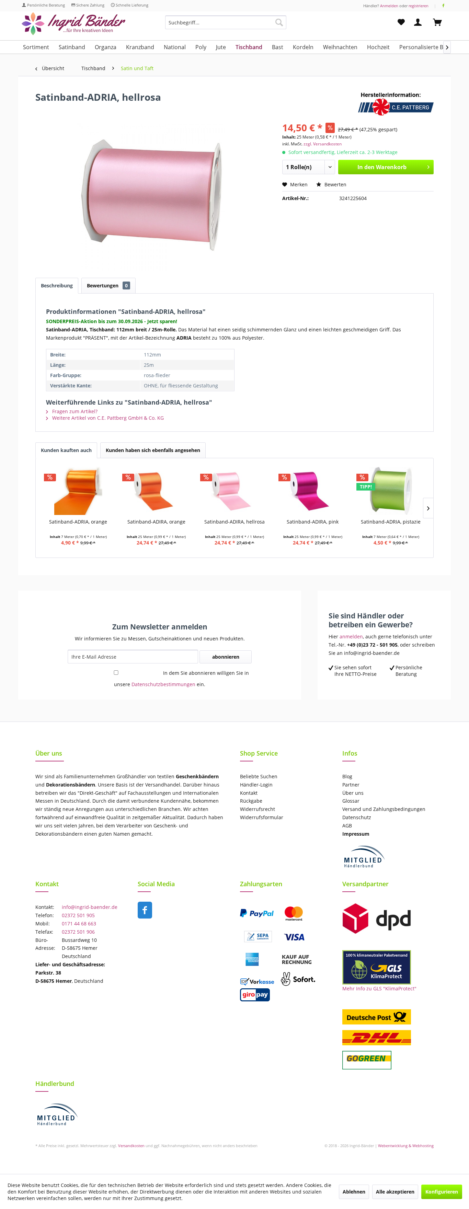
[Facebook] (443, 5)
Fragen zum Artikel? (74, 411)
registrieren (418, 5)
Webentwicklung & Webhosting (406, 1145)
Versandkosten (131, 1145)
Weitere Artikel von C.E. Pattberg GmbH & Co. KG (107, 418)
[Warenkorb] (440, 22)
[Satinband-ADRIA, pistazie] (391, 491)
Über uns (353, 793)
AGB (347, 825)
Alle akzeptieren (395, 1191)
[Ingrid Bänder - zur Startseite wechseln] (73, 24)
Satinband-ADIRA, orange (156, 521)
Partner (350, 784)
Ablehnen (354, 1191)
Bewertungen (107, 285)
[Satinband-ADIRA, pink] (313, 491)
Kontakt (249, 793)
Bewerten (334, 184)
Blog (347, 776)
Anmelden (389, 5)
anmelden (351, 636)
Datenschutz (356, 817)
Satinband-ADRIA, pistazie (391, 521)
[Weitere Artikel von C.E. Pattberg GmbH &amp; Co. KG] (396, 104)
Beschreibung (57, 285)
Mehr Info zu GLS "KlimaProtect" (379, 988)
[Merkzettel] (401, 22)
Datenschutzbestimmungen (163, 684)
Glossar (350, 801)
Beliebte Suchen (258, 776)
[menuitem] (225, 25)
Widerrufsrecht (257, 809)
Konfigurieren (441, 1191)
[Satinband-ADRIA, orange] (78, 491)
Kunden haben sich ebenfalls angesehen (153, 450)
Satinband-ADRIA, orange (78, 521)
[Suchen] (279, 22)
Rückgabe (251, 801)
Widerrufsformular (261, 817)
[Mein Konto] (419, 22)
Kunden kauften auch (66, 450)
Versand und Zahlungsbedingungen (383, 809)
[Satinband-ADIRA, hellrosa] (234, 491)
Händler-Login (256, 784)
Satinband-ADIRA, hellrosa (234, 521)
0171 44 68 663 (79, 923)
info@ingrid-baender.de (89, 907)
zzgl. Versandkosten (323, 144)
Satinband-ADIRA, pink (313, 521)
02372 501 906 (78, 931)
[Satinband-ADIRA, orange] (157, 491)
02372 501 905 (78, 915)
